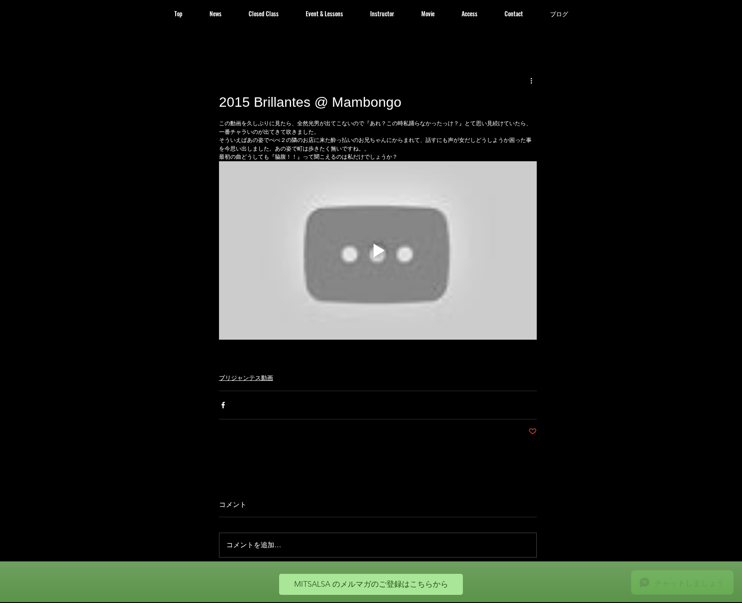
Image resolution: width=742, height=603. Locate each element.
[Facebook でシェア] (223, 405)
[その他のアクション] (531, 80)
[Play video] (378, 250)
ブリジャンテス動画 (246, 378)
